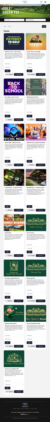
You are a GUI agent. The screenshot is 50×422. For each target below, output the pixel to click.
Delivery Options (16, 409)
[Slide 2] (22, 16)
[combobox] (14, 64)
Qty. (7, 71)
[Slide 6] (30, 16)
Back (45, 26)
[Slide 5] (28, 16)
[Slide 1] (19, 16)
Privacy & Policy (34, 409)
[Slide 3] (24, 16)
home (5, 26)
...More (12, 58)
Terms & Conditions (25, 409)
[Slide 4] (26, 16)
